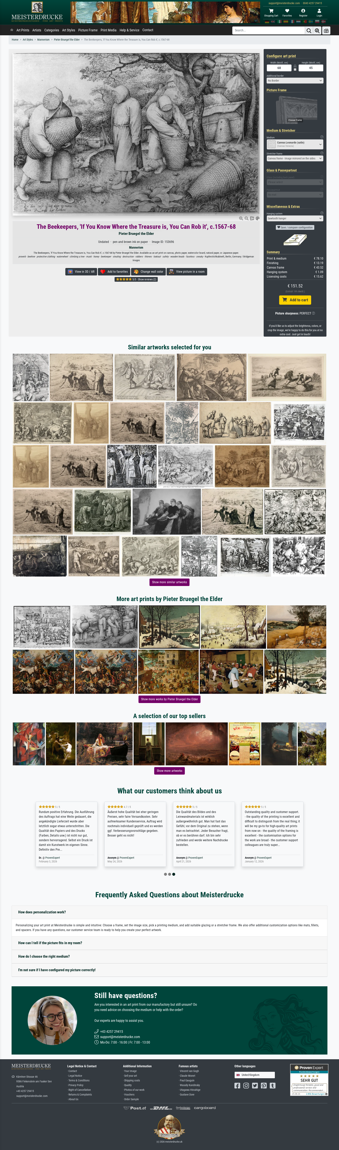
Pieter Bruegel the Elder (67, 39)
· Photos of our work (133, 1090)
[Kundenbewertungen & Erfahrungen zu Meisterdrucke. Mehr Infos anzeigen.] (309, 1080)
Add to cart (297, 300)
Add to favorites (116, 271)
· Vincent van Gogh (189, 1071)
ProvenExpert (58, 857)
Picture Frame (88, 30)
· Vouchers (128, 1094)
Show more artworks (169, 771)
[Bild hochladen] (326, 30)
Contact (147, 30)
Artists (36, 30)
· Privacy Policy (75, 1085)
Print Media (109, 30)
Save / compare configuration (296, 227)
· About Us (72, 1099)
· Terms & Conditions (78, 1080)
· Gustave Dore (186, 1094)
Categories (51, 30)
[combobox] (295, 81)
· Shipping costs (131, 1080)
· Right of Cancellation (79, 1090)
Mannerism (43, 39)
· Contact (72, 1071)
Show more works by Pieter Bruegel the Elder (169, 699)
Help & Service (129, 30)
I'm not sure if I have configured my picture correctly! (57, 970)
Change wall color (150, 271)
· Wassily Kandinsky (189, 1085)
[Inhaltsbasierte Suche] (317, 30)
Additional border (275, 75)
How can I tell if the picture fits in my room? (50, 943)
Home (15, 39)
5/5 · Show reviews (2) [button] (144, 279)
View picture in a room (189, 271)
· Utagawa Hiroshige (189, 1090)
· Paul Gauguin (186, 1080)
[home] (12, 30)
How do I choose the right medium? (44, 956)
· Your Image (130, 1071)
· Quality (127, 1085)
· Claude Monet (187, 1075)
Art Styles (68, 30)
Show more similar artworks (169, 582)
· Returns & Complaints (79, 1094)
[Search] (309, 30)
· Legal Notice (74, 1075)
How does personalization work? (42, 912)
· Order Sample (131, 1099)
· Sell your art (130, 1075)
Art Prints (22, 30)
